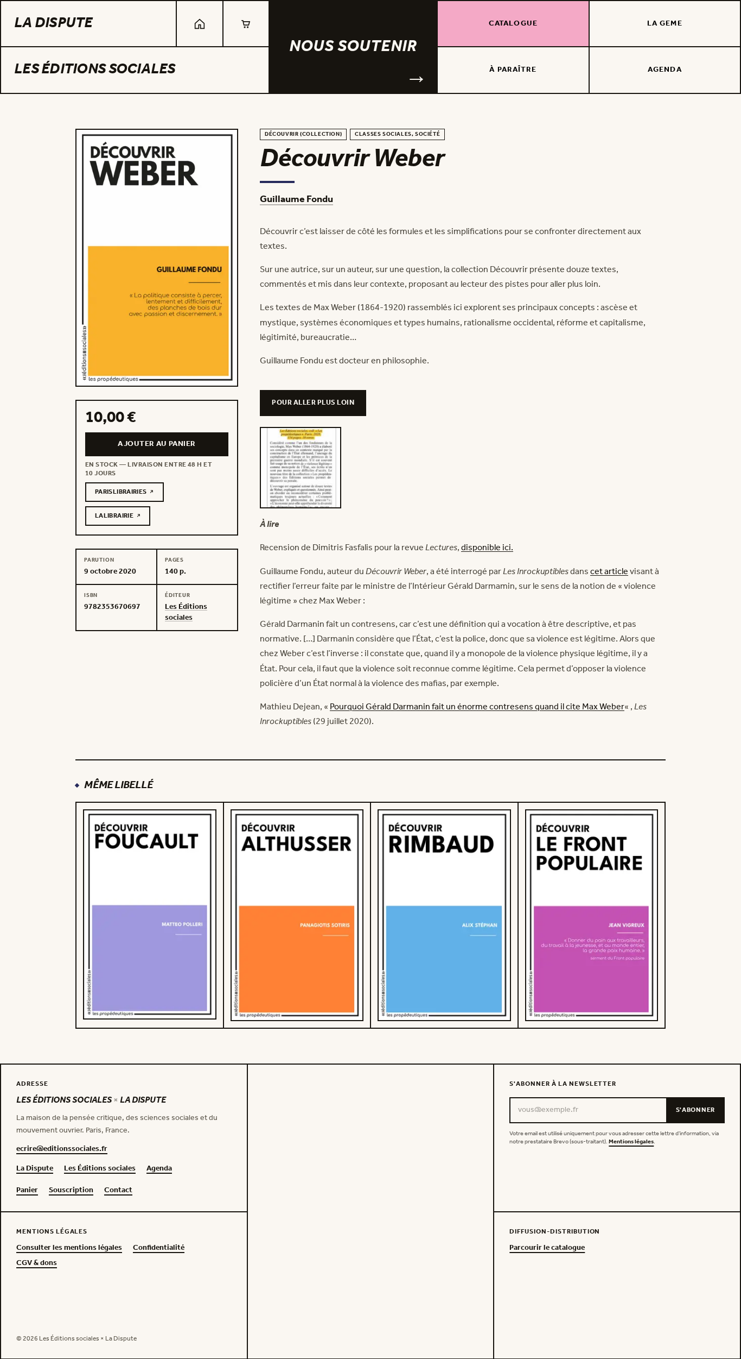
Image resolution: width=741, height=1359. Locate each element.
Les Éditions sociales (95, 69)
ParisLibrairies (129, 494)
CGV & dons (36, 1263)
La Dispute (53, 23)
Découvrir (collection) (303, 134)
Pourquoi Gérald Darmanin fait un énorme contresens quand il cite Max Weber (477, 707)
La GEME (664, 23)
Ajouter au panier (156, 444)
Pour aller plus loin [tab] (313, 403)
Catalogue (513, 23)
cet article (609, 571)
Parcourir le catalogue (547, 1248)
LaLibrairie (122, 517)
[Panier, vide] (246, 23)
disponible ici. (487, 547)
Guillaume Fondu (296, 199)
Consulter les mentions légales (69, 1248)
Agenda (665, 69)
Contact (118, 1190)
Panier (27, 1190)
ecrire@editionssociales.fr (61, 1149)
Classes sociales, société (397, 134)
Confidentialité (158, 1248)
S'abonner (695, 1110)
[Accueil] (199, 23)
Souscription (71, 1190)
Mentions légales (631, 1142)
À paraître (512, 69)
